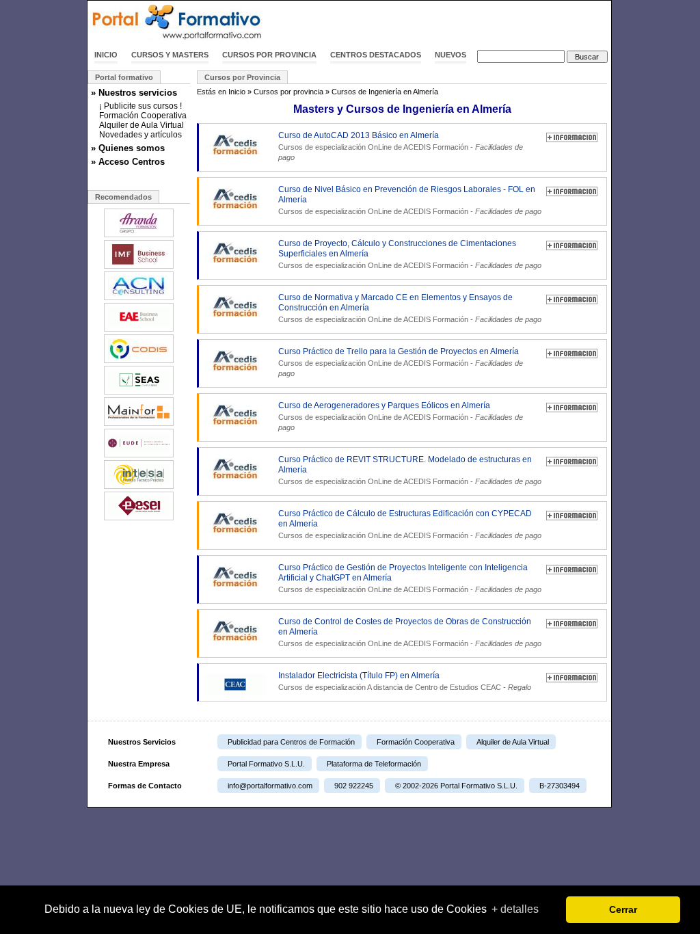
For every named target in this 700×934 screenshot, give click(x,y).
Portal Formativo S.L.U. (266, 764)
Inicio (106, 55)
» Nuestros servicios (134, 93)
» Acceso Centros (128, 162)
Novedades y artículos (140, 134)
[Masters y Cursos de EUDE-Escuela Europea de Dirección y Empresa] (139, 456)
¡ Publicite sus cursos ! (140, 106)
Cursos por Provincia (242, 77)
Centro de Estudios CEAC (458, 687)
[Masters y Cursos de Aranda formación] (139, 236)
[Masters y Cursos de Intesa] (139, 487)
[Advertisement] (451, 22)
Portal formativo (124, 77)
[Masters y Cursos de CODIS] (139, 362)
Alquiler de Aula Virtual (141, 125)
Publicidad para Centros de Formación (291, 742)
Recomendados (123, 197)
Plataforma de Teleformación (374, 764)
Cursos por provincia (269, 55)
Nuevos (450, 55)
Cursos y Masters (169, 55)
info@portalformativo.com (270, 786)
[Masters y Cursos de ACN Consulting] (139, 299)
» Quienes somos (128, 148)
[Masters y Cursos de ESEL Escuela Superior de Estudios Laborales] (139, 519)
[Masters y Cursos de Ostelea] (139, 330)
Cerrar (623, 909)
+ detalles (515, 909)
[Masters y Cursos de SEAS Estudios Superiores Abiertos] (139, 393)
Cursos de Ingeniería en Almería (385, 92)
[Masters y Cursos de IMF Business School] (139, 267)
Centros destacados (375, 55)
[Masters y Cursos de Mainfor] (139, 425)
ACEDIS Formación (435, 147)
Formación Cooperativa (143, 115)
